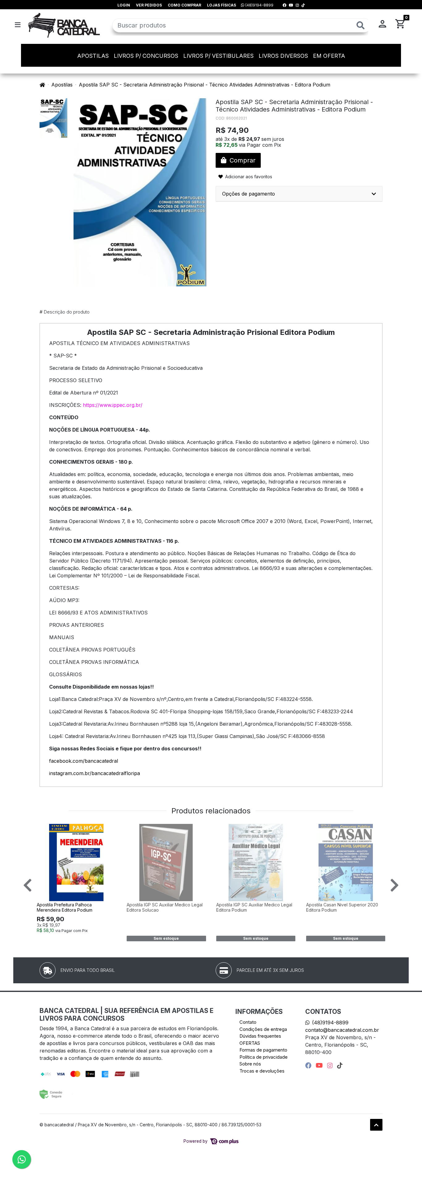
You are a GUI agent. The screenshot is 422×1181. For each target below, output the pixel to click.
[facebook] (309, 1065)
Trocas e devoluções (262, 1071)
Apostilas (93, 56)
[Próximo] (394, 885)
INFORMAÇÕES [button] (259, 1011)
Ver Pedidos (149, 5)
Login (123, 5)
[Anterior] (27, 885)
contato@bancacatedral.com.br (342, 1030)
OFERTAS (249, 1043)
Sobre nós (250, 1064)
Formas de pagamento (263, 1050)
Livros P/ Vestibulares (218, 56)
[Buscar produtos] (360, 25)
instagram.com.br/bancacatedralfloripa (94, 773)
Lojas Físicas (221, 5)
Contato (247, 1022)
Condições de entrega (263, 1029)
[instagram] (331, 1065)
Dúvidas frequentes (260, 1036)
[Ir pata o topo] (376, 1125)
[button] (382, 25)
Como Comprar (184, 5)
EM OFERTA (329, 56)
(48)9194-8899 (258, 5)
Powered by (196, 1141)
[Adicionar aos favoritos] (44, 829)
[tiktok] (340, 1065)
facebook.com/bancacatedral (83, 761)
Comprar (79, 940)
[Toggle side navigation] (18, 25)
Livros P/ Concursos (146, 56)
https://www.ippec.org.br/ (112, 405)
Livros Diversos (283, 56)
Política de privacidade (263, 1057)
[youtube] (320, 1065)
